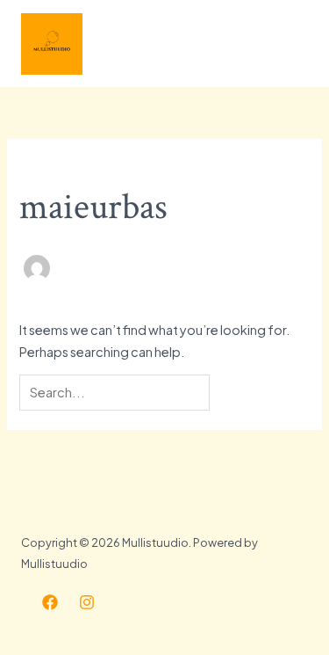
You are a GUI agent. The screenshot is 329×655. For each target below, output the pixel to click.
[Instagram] (87, 602)
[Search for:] (115, 392)
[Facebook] (50, 602)
